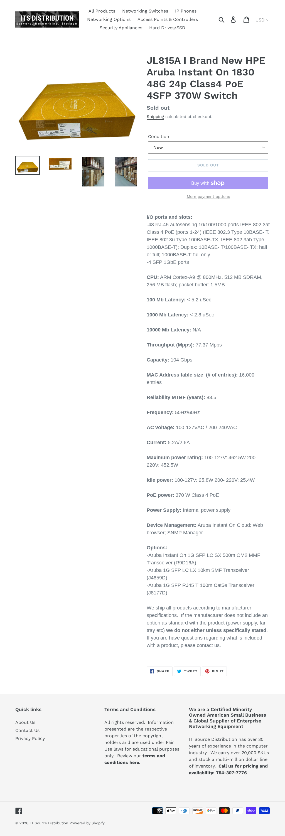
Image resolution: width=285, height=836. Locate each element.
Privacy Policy (30, 738)
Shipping (155, 116)
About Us (25, 722)
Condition (158, 136)
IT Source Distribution (49, 823)
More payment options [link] (208, 196)
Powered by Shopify (87, 823)
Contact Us (27, 730)
